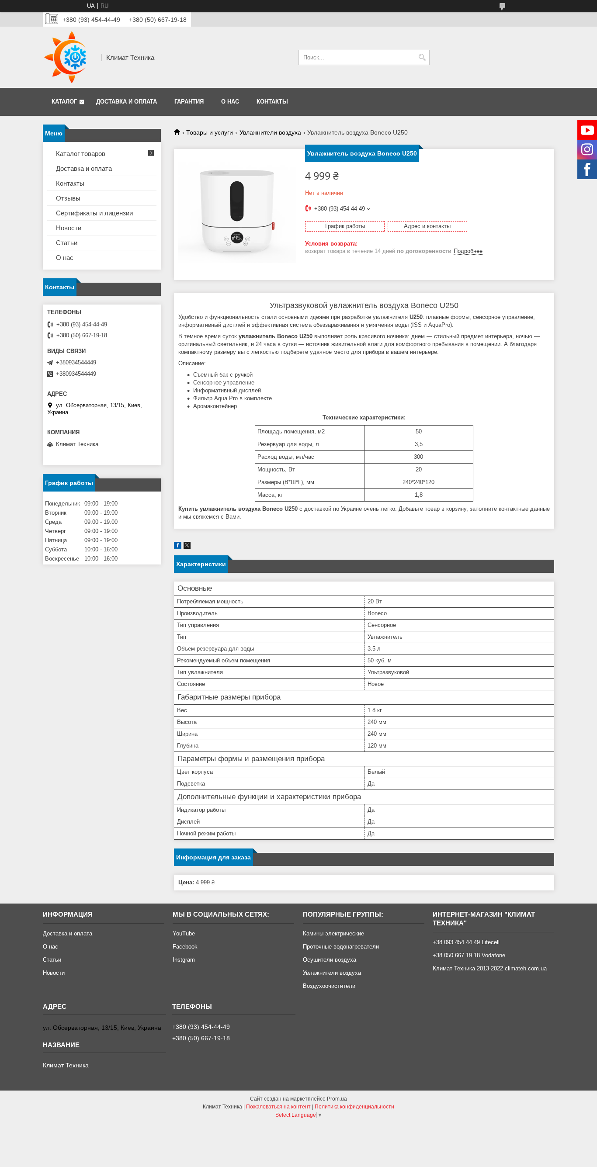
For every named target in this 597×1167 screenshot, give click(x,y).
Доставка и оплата (126, 101)
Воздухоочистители (329, 986)
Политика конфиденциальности (354, 1107)
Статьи (66, 242)
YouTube (184, 933)
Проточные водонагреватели (341, 946)
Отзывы (68, 198)
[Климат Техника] (69, 57)
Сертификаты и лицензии (94, 213)
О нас (230, 101)
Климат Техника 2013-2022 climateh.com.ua (490, 968)
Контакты (272, 101)
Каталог (64, 101)
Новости (68, 228)
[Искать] (422, 57)
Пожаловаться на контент (278, 1107)
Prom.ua (337, 1099)
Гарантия (189, 101)
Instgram (184, 959)
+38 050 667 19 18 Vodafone (469, 955)
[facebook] (177, 547)
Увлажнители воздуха (270, 132)
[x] (187, 547)
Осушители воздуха (329, 959)
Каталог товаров (80, 153)
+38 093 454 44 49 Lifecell (466, 942)
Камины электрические (333, 933)
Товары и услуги (209, 132)
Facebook (185, 946)
